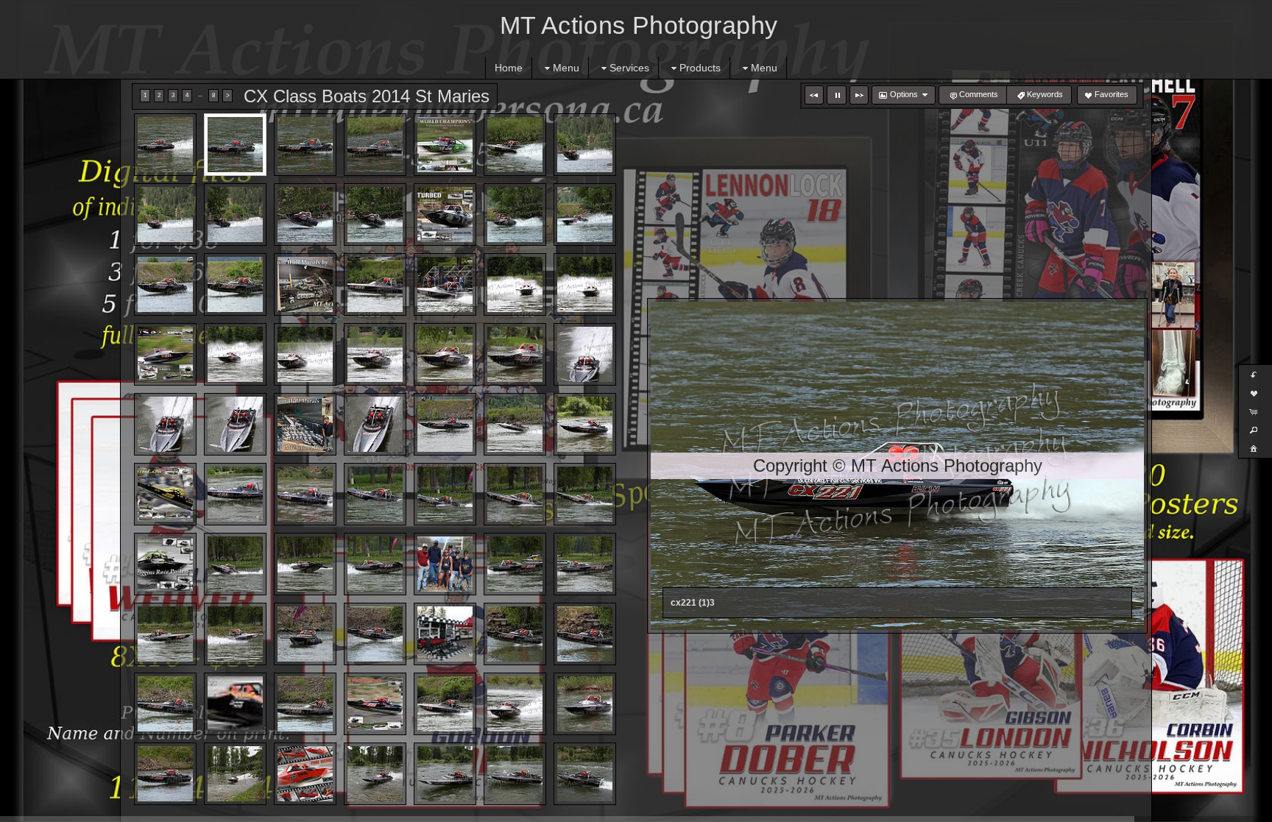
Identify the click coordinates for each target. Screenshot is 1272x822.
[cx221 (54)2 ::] (515, 634)
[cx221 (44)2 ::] (305, 564)
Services (629, 68)
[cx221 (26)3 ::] (515, 354)
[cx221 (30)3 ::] (305, 424)
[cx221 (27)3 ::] (584, 354)
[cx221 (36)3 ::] (235, 494)
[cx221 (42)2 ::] (165, 564)
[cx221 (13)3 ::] (584, 214)
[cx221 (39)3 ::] (445, 494)
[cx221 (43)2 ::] (235, 564)
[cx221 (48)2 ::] (584, 564)
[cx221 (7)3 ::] (165, 214)
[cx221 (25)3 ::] (445, 354)
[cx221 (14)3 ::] (165, 284)
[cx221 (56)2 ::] (165, 703)
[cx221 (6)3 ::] (584, 144)
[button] (814, 94)
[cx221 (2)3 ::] (305, 144)
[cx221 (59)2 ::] (375, 703)
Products (700, 68)
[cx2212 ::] (165, 144)
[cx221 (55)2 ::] (584, 634)
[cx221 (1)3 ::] (235, 144)
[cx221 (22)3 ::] (235, 354)
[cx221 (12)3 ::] (515, 214)
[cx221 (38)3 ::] (375, 494)
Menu (566, 68)
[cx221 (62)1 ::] (584, 703)
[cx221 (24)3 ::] (375, 354)
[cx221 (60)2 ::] (445, 703)
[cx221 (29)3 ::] (235, 424)
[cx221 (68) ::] (515, 773)
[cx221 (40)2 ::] (515, 494)
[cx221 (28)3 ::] (165, 424)
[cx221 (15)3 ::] (235, 284)
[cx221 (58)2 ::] (305, 703)
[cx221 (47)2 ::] (515, 564)
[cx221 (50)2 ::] (235, 634)
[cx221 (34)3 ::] (584, 424)
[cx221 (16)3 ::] (305, 284)
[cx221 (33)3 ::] (515, 424)
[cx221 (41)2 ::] (584, 494)
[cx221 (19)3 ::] (515, 284)
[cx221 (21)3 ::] (165, 354)
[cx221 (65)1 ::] (305, 773)
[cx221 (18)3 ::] (445, 284)
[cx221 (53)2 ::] (445, 634)
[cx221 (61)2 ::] (515, 703)
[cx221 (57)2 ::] (235, 703)
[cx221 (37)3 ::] (305, 494)
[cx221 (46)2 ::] (445, 564)
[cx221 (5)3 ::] (515, 144)
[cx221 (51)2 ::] (305, 634)
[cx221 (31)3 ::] (375, 424)
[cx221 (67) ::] (445, 773)
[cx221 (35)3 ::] (165, 494)
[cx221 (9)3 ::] (305, 214)
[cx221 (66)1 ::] (375, 773)
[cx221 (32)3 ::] (445, 424)
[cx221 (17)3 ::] (375, 284)
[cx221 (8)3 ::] (235, 214)
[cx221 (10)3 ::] (375, 214)
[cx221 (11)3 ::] (445, 214)
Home (509, 68)
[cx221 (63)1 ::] (165, 773)
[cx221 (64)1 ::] (235, 773)
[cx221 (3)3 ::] (375, 144)
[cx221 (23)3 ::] (305, 354)
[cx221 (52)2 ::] (375, 634)
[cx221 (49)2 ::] (165, 634)
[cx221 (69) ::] (584, 773)
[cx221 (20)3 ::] (584, 284)
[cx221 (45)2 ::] (375, 564)
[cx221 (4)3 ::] (445, 144)
